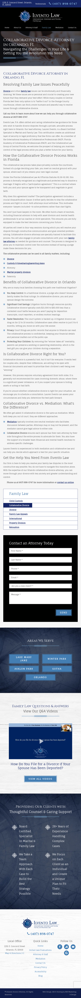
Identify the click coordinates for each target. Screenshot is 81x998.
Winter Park (57, 658)
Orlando (40, 677)
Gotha (57, 668)
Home (7, 28)
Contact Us (72, 28)
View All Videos (40, 779)
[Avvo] (66, 946)
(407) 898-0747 (64, 4)
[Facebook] (59, 946)
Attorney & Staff (32, 28)
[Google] (66, 953)
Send (63, 612)
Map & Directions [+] (14, 953)
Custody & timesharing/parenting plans (26, 263)
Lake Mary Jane (24, 659)
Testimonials (40, 4)
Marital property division (19, 272)
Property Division (17, 523)
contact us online (65, 482)
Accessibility (40, 971)
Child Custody (16, 501)
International (15, 518)
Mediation (59, 28)
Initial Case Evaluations (40, 950)
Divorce (6, 91)
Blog (40, 976)
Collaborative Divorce (19, 505)
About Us (17, 28)
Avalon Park (24, 668)
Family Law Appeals (18, 514)
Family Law (46, 28)
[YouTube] (73, 946)
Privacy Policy (40, 967)
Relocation (14, 527)
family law (26, 91)
